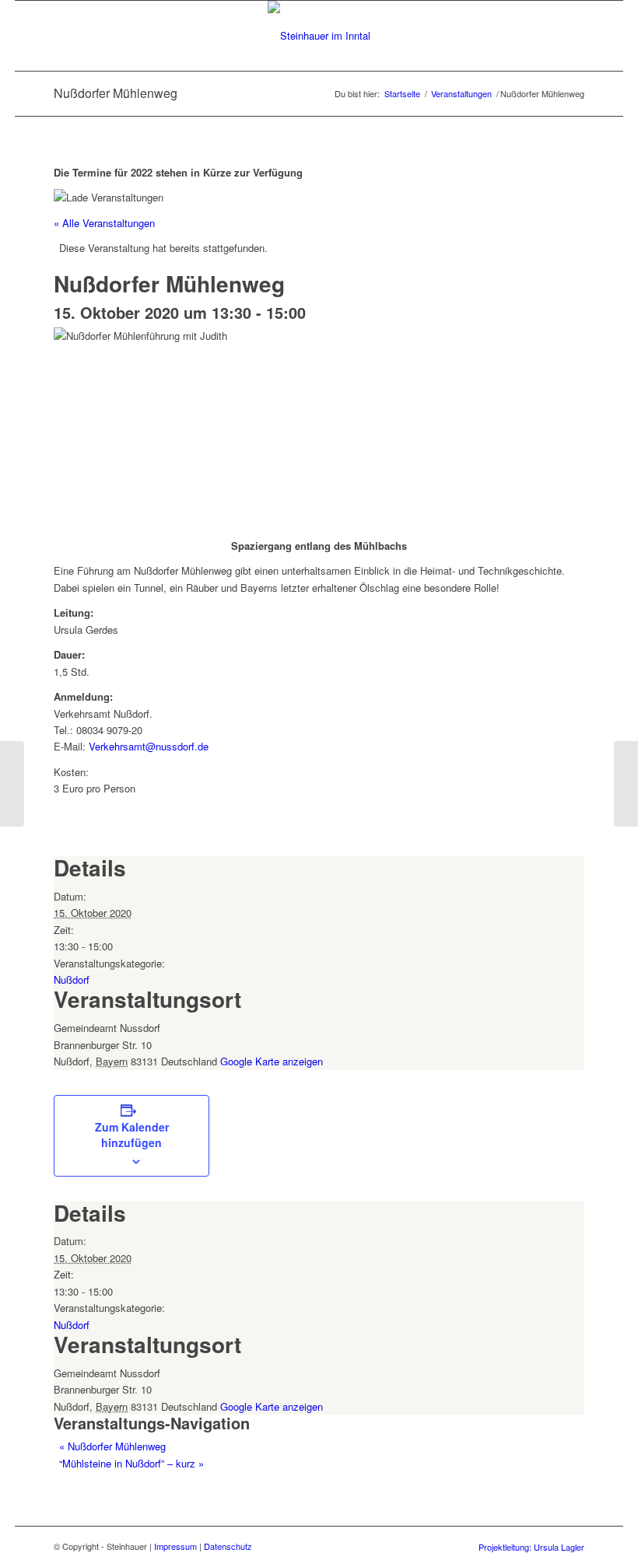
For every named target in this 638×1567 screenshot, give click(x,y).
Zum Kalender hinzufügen (132, 1134)
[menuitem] (527, 1547)
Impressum (175, 1546)
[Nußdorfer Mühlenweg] (12, 784)
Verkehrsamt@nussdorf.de (149, 746)
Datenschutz (228, 1546)
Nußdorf (71, 979)
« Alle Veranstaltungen (104, 222)
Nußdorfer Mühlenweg (112, 1446)
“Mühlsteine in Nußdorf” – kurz (131, 1463)
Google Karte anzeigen (271, 1061)
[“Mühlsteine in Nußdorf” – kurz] (626, 784)
